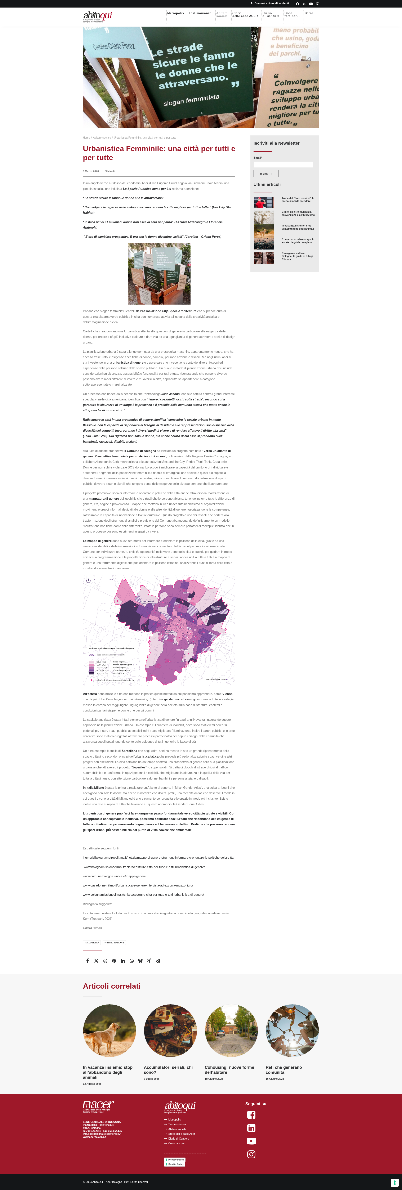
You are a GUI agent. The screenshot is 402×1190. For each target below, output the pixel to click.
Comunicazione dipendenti (272, 3)
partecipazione (114, 942)
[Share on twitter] (96, 961)
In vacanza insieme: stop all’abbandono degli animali (298, 227)
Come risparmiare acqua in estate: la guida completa (298, 241)
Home (86, 137)
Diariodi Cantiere (271, 14)
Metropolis (175, 13)
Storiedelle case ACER (245, 14)
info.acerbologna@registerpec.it (102, 1133)
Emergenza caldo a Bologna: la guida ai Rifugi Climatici (297, 256)
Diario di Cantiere (178, 1138)
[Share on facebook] (87, 961)
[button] (297, 4)
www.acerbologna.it (94, 1137)
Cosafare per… (292, 14)
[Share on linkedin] (123, 961)
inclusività (92, 942)
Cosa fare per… (177, 1143)
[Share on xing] (149, 961)
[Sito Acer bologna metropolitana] (98, 1107)
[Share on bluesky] (140, 961)
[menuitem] (269, 3)
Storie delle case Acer (181, 1133)
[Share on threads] (105, 961)
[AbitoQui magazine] (97, 17)
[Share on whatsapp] (131, 961)
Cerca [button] (309, 13)
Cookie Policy (176, 1164)
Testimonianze (200, 13)
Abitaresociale (222, 14)
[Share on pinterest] (114, 961)
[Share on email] (158, 961)
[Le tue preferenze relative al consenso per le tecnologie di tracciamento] (395, 1183)
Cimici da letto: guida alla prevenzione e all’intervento (298, 213)
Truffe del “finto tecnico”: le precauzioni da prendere (298, 200)
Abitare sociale (102, 137)
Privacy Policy (176, 1159)
